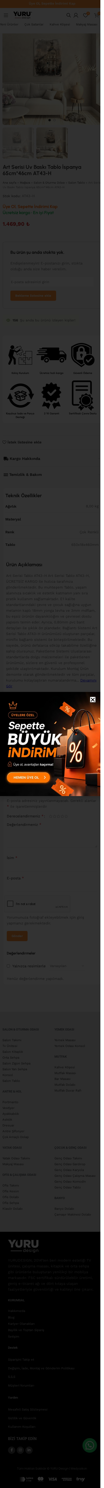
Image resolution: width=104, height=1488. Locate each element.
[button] (93, 699)
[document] (50, 744)
